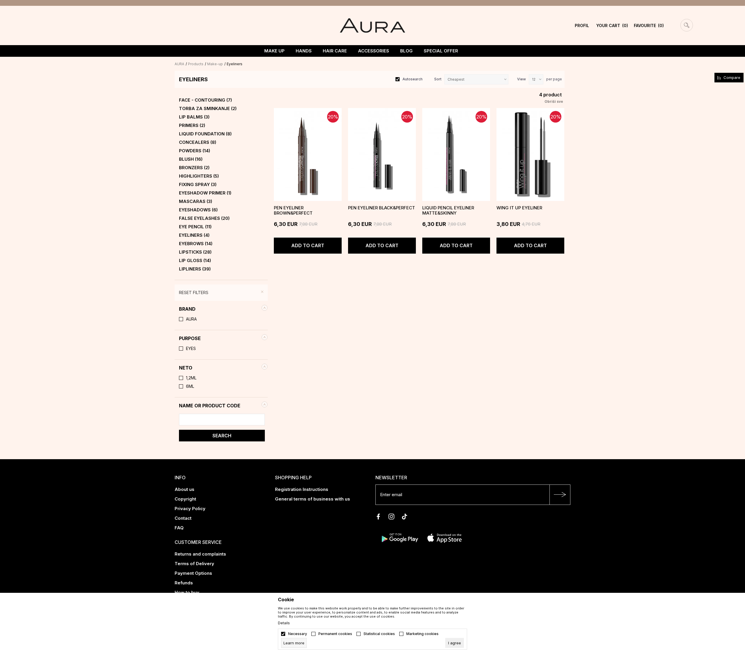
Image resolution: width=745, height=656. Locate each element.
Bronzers (194, 168)
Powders (194, 151)
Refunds (184, 583)
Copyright (185, 499)
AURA (179, 64)
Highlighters (199, 176)
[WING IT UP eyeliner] (530, 154)
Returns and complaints (200, 554)
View (521, 79)
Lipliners (195, 269)
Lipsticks (195, 252)
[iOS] (444, 537)
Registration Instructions (301, 489)
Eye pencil (195, 227)
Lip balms (194, 117)
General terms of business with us (312, 499)
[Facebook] (378, 516)
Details (284, 623)
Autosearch (412, 79)
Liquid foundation (205, 134)
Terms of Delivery (194, 563)
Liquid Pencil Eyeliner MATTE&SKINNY (448, 210)
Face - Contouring (205, 100)
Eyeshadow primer (205, 193)
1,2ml (191, 378)
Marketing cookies (422, 634)
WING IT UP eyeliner (519, 208)
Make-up (215, 64)
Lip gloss (195, 261)
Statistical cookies (379, 634)
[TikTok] (404, 516)
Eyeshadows (198, 210)
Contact (183, 518)
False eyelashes (204, 218)
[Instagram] (391, 516)
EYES (191, 348)
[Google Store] (399, 537)
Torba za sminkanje (208, 109)
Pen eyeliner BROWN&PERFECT (293, 210)
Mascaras (195, 201)
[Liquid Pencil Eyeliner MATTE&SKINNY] (456, 154)
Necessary (297, 634)
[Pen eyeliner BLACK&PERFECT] (382, 154)
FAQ (179, 528)
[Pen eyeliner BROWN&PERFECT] (308, 154)
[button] (221, 309)
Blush (191, 159)
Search (221, 435)
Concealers (197, 142)
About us (184, 489)
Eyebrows (195, 244)
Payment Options (193, 573)
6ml (190, 386)
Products (195, 64)
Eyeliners (194, 235)
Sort (437, 79)
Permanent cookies (335, 634)
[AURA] (372, 25)
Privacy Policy (190, 508)
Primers (192, 125)
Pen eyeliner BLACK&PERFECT (381, 208)
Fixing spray (198, 185)
